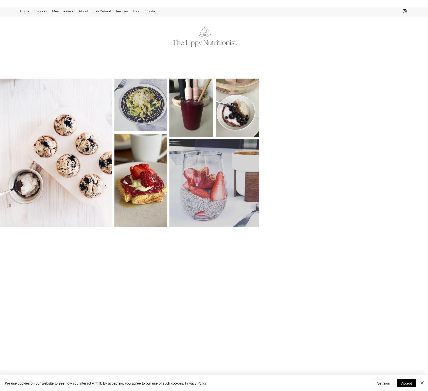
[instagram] (404, 11)
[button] (41, 11)
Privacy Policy (196, 383)
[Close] (422, 383)
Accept (406, 383)
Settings (383, 383)
